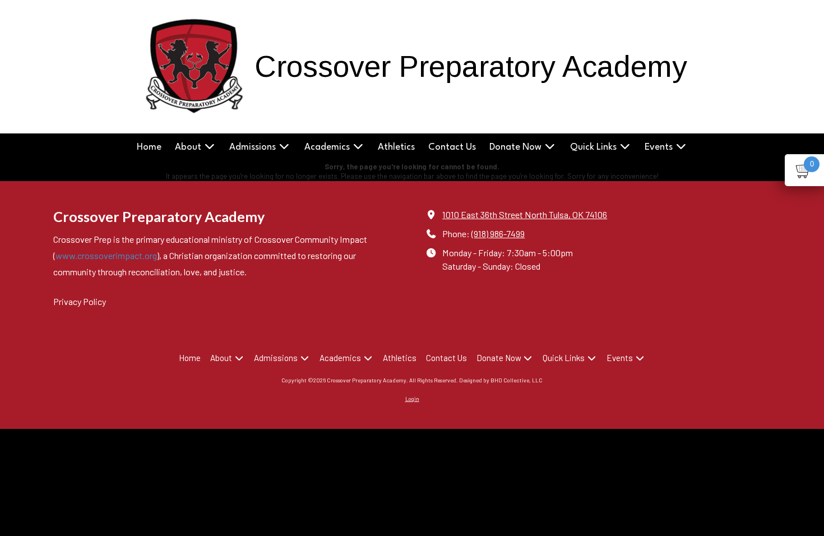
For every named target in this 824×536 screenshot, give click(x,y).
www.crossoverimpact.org (106, 255)
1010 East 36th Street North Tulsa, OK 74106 (524, 214)
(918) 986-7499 (498, 233)
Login (412, 398)
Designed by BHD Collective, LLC (501, 380)
